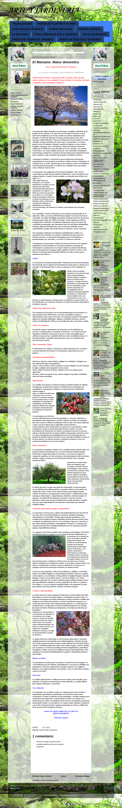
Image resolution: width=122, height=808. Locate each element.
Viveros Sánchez (16, 115)
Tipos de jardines (98, 229)
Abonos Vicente (16, 93)
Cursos (95, 130)
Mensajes (96, 183)
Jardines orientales (89, 29)
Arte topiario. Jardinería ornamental (104, 279)
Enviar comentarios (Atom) (49, 780)
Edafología (96, 141)
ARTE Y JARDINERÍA (43, 10)
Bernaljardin (15, 101)
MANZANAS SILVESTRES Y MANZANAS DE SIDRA (105, 393)
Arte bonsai (97, 107)
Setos (95, 227)
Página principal (22, 23)
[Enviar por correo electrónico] (43, 727)
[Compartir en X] (46, 727)
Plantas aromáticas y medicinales (99, 195)
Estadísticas (97, 143)
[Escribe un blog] (44, 727)
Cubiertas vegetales (99, 128)
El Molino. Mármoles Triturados (17, 107)
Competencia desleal (100, 123)
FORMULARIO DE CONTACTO (99, 161)
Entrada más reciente (42, 776)
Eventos (96, 148)
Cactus (95, 118)
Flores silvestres (98, 158)
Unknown (39, 741)
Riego (95, 222)
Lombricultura (97, 176)
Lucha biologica (98, 178)
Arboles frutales (44, 730)
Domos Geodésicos (17, 104)
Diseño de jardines (99, 139)
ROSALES (96, 225)
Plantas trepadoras (99, 210)
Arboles (95, 99)
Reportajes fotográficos (100, 220)
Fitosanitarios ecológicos (101, 153)
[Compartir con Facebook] (47, 727)
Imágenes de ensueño (100, 169)
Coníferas (96, 125)
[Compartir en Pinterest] (49, 727)
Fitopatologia (97, 151)
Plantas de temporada (100, 208)
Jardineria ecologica (99, 173)
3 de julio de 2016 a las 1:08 (51, 741)
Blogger (74, 795)
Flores (95, 155)
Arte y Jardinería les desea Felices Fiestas (105, 297)
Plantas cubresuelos (99, 201)
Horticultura (53, 730)
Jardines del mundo (60, 29)
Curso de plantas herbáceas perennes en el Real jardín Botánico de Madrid (102, 413)
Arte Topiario (97, 109)
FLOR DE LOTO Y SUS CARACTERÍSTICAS (105, 245)
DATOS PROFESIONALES (101, 132)
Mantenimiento (98, 180)
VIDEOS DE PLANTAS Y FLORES (56, 23)
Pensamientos (97, 190)
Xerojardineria (97, 232)
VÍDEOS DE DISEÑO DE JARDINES (32, 39)
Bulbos (95, 116)
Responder (39, 746)
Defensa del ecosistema (100, 136)
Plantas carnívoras (99, 199)
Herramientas (97, 164)
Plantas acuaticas (98, 192)
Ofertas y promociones (100, 185)
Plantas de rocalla (99, 206)
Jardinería (96, 171)
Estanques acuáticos (100, 146)
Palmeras (96, 188)
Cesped (95, 121)
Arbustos (96, 104)
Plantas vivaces (98, 213)
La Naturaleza (20, 34)
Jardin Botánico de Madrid (27, 29)
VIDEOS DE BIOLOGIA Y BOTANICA (80, 39)
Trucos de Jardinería (94, 34)
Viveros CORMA (16, 112)
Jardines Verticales (17, 110)
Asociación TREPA (17, 99)
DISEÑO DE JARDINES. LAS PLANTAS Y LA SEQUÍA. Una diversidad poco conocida (102, 354)
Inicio (63, 776)
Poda (95, 215)
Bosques (96, 114)
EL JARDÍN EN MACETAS (105, 333)
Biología (96, 111)
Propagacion (97, 217)
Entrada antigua (82, 776)
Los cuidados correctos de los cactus (105, 373)
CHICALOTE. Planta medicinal (105, 314)
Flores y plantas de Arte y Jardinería (55, 34)
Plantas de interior (99, 203)
